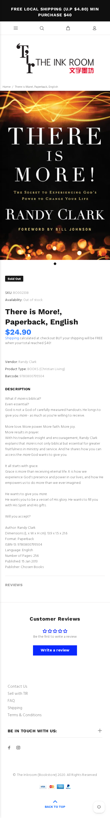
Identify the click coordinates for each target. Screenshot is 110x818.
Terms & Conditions (24, 715)
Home (6, 87)
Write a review (55, 650)
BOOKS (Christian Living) (46, 369)
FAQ (11, 701)
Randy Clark (27, 362)
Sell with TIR (18, 693)
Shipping (12, 338)
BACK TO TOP (55, 807)
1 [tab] (55, 263)
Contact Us (17, 686)
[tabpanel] (55, 175)
